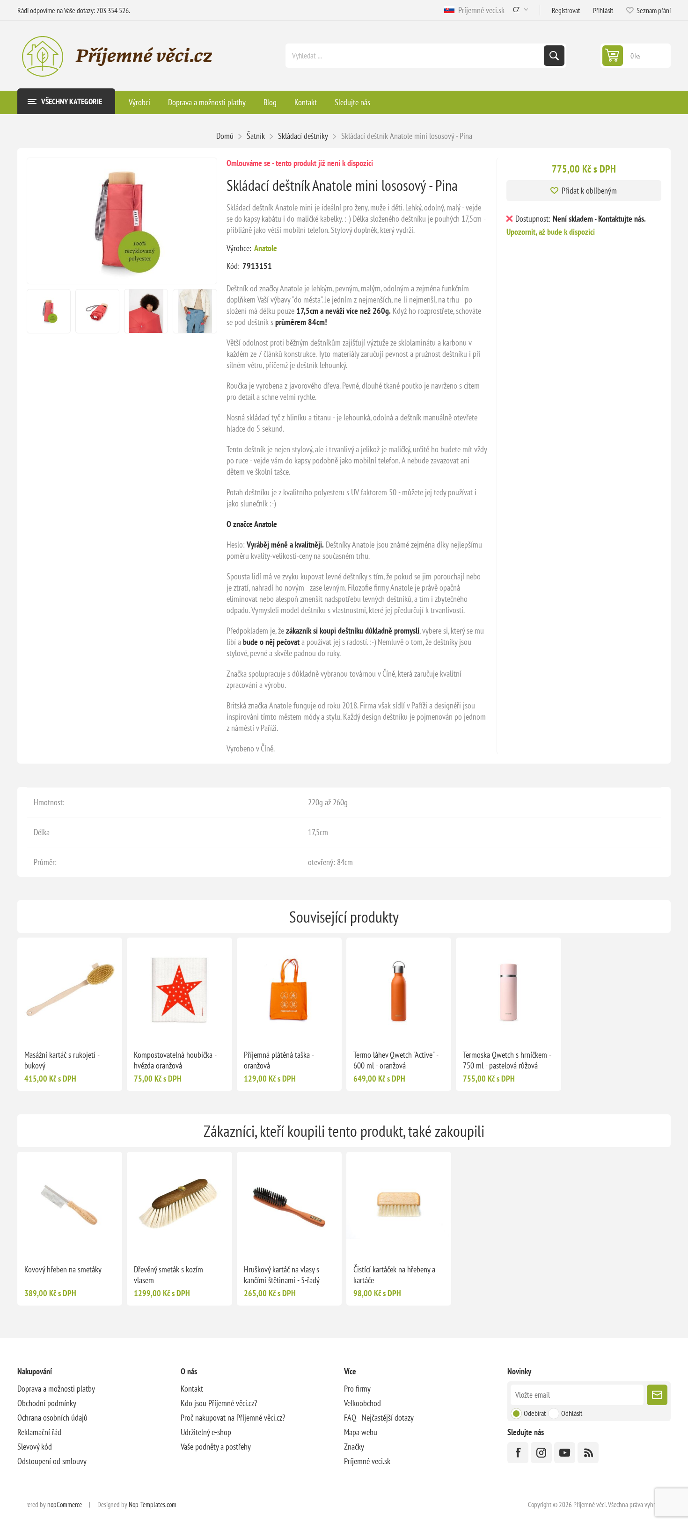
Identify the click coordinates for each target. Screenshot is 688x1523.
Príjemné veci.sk (479, 10)
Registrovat (566, 10)
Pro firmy (357, 1388)
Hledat (554, 55)
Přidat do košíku (89, 1027)
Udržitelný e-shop (206, 1432)
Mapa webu (360, 1432)
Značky (354, 1446)
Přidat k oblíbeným (589, 190)
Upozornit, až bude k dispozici (550, 231)
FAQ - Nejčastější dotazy (379, 1417)
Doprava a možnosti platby (56, 1388)
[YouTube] (564, 1452)
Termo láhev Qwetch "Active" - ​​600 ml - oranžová (396, 1060)
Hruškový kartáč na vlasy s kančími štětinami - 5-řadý (282, 1274)
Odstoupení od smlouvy (52, 1461)
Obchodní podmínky (46, 1403)
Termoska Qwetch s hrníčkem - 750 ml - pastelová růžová (507, 1060)
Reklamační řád (39, 1432)
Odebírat (535, 1413)
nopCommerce (64, 1504)
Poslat (657, 1395)
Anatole (265, 248)
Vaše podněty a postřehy (216, 1446)
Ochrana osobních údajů (52, 1417)
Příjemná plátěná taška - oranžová (279, 1060)
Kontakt (192, 1388)
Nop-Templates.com (152, 1504)
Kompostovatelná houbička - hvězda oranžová (175, 1060)
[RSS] (588, 1452)
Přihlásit (603, 10)
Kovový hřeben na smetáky (63, 1269)
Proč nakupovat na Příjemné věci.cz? (233, 1417)
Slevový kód (34, 1446)
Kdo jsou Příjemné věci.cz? (219, 1403)
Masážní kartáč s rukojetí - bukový (61, 1060)
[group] (69, 990)
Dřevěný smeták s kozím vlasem (168, 1274)
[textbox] (415, 55)
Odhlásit (571, 1413)
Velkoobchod (362, 1403)
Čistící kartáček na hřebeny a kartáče (394, 1274)
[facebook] (517, 1452)
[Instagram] (541, 1452)
